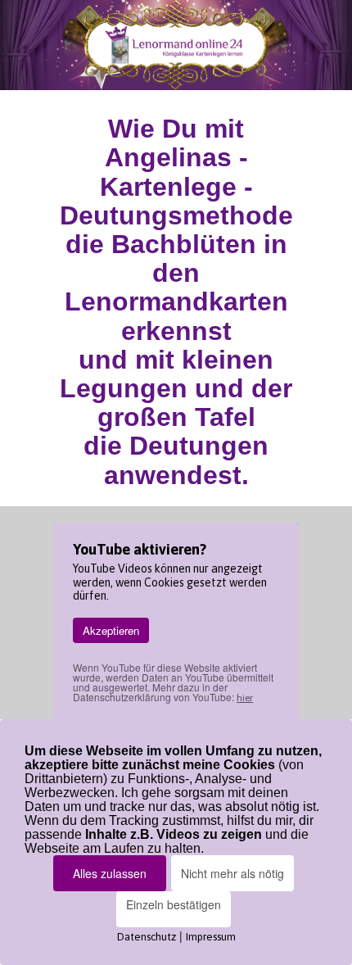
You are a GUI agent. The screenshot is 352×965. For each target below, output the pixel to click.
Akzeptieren (111, 630)
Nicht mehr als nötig (232, 873)
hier (245, 698)
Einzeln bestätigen (173, 904)
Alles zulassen (110, 873)
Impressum (211, 937)
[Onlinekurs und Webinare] (176, 45)
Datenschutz (146, 937)
